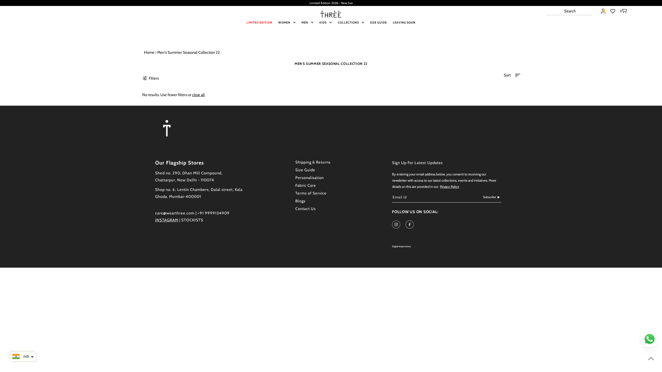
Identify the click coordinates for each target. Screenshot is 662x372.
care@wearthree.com (174, 213)
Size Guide (305, 170)
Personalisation (309, 177)
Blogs (300, 201)
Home (149, 52)
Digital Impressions (401, 246)
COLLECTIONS (348, 22)
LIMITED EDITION (259, 22)
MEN (305, 22)
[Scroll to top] (651, 358)
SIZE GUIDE (378, 22)
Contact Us (305, 208)
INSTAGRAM (166, 220)
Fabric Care (305, 185)
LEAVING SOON (404, 22)
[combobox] (569, 11)
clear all (198, 94)
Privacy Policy (449, 186)
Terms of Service (311, 193)
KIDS (323, 22)
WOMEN (284, 22)
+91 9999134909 (214, 213)
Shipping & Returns (312, 162)
